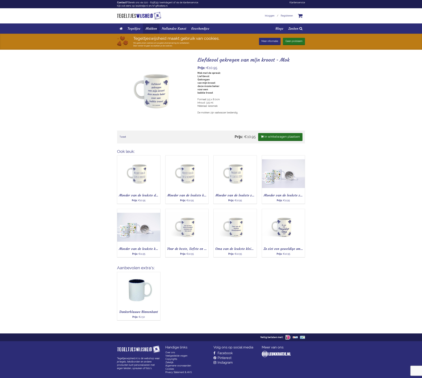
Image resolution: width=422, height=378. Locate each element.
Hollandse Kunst (174, 28)
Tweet (123, 137)
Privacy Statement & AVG (178, 372)
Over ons (170, 352)
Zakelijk (169, 362)
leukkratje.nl (142, 5)
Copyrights (171, 359)
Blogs (279, 28)
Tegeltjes (134, 28)
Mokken (151, 28)
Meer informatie (269, 41)
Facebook (225, 353)
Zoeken (293, 28)
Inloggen (269, 15)
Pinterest (224, 358)
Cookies (169, 369)
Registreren (287, 15)
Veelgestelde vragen (176, 355)
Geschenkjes (200, 28)
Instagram (225, 362)
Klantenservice (297, 2)
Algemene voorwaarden (178, 365)
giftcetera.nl (161, 5)
